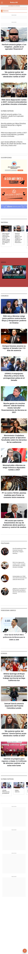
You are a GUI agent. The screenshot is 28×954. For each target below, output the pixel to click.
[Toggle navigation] (2, 2)
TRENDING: (6, 11)
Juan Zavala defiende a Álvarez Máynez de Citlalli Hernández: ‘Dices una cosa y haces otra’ (13, 143)
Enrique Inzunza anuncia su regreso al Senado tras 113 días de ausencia (14, 348)
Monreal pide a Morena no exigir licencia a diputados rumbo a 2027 (14, 467)
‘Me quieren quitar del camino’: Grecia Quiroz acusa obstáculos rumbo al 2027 (14, 74)
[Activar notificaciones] (25, 951)
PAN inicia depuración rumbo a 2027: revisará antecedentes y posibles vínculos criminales (14, 102)
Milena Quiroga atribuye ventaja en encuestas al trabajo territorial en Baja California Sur (14, 676)
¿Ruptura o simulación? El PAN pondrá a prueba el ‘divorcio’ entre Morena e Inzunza (19, 591)
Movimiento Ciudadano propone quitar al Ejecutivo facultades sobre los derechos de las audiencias (14, 438)
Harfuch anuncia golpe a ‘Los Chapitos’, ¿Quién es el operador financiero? (14, 46)
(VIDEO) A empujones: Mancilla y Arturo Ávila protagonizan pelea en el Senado (14, 376)
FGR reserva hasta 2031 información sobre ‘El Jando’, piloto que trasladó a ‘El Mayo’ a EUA (6, 239)
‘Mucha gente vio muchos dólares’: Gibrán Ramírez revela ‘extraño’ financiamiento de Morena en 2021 (14, 407)
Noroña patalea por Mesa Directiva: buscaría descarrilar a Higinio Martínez (13, 125)
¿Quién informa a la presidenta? (5, 791)
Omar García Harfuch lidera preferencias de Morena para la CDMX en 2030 (14, 637)
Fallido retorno (17, 791)
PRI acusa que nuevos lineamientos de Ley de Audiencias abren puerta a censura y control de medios (14, 523)
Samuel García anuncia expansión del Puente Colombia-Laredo (14, 705)
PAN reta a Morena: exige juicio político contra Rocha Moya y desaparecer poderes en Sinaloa (14, 319)
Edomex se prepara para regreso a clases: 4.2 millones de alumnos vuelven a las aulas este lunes (14, 762)
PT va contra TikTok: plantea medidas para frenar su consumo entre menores (14, 495)
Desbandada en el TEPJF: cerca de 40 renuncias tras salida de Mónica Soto (20, 577)
